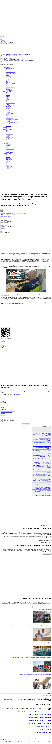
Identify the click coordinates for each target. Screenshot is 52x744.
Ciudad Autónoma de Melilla (12, 123)
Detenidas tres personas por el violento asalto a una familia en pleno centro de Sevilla (42, 484)
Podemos (8, 145)
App (7, 55)
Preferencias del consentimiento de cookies (26, 742)
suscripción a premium (15, 394)
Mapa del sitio (18, 741)
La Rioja (8, 121)
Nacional (2, 342)
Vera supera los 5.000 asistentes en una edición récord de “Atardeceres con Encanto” (41, 496)
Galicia (7, 115)
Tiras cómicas (9, 168)
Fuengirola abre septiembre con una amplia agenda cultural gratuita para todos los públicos (42, 471)
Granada (8, 96)
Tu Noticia (26, 60)
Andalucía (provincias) (10, 103)
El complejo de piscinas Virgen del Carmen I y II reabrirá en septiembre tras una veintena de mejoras (42, 475)
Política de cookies (13, 742)
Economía (5, 127)
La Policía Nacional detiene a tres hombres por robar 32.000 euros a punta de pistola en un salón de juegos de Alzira (42, 491)
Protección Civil (9, 134)
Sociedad (5, 153)
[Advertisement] (26, 9)
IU (6, 147)
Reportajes (8, 165)
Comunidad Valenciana (10, 113)
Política (4, 143)
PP (6, 150)
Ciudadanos (8, 144)
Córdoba (8, 95)
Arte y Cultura (6, 129)
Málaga (4, 67)
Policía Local (8, 136)
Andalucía (5, 91)
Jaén (7, 98)
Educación (8, 157)
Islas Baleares (9, 106)
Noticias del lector (9, 166)
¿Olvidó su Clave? (4, 415)
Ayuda (13, 741)
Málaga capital (9, 79)
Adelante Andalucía (10, 149)
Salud (7, 155)
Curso (2, 347)
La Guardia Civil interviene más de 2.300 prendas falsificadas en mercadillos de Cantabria (42, 463)
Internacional (8, 126)
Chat (2, 55)
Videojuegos (8, 160)
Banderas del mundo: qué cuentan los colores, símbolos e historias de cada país (42, 480)
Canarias (8, 107)
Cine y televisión (9, 162)
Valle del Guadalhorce (10, 89)
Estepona (8, 74)
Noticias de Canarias (44, 729)
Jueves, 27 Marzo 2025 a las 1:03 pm (8, 214)
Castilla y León (9, 110)
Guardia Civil (9, 138)
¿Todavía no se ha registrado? (6, 412)
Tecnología (8, 161)
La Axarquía (8, 77)
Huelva (7, 97)
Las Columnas (9, 167)
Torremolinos (8, 88)
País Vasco (8, 120)
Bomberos (8, 135)
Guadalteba (8, 76)
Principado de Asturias (10, 105)
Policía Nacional (9, 137)
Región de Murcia (9, 118)
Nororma (8, 82)
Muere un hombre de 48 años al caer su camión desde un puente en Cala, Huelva (42, 452)
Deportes (5, 128)
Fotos (19, 60)
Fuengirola (8, 75)
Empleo (2, 345)
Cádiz (7, 93)
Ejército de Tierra (9, 142)
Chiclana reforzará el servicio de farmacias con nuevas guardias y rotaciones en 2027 (42, 443)
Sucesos (7, 154)
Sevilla (7, 100)
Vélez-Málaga (9, 90)
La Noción (3, 54)
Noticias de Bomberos (44, 726)
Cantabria (8, 108)
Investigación (8, 158)
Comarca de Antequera (10, 72)
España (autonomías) (10, 124)
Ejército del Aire (9, 141)
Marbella (8, 80)
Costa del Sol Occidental (11, 73)
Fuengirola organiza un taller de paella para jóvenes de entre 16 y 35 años (42, 456)
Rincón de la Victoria (10, 83)
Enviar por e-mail (4, 228)
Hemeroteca (31, 60)
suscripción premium (19, 389)
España (4, 101)
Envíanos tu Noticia (32, 741)
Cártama (7, 70)
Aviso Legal (43, 741)
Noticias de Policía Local (43, 732)
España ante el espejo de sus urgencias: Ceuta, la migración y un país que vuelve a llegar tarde (42, 434)
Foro (4, 55)
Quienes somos (24, 741)
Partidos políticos (9, 152)
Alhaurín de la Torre (10, 68)
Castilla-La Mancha (10, 111)
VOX (7, 146)
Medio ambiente (9, 159)
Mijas (7, 81)
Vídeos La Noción (4, 60)
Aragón (7, 104)
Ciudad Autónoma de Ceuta (11, 122)
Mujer (2, 343)
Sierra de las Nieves (10, 87)
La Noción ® (3, 741)
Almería (7, 92)
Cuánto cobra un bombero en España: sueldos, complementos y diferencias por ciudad (42, 439)
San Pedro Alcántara (13, 60)
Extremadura (8, 114)
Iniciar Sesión (3, 41)
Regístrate (3, 40)
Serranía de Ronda (10, 85)
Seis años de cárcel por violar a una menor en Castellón (44, 459)
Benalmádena (9, 69)
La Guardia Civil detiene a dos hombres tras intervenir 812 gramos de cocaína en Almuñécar (42, 447)
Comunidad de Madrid (10, 116)
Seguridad (5, 132)
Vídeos (21, 60)
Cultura (7, 131)
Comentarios (9, 216)
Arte (7, 130)
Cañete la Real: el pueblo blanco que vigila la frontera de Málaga (43, 488)
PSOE (7, 151)
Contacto (38, 741)
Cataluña (8, 112)
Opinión (5, 163)
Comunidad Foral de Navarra (12, 119)
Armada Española (9, 139)
